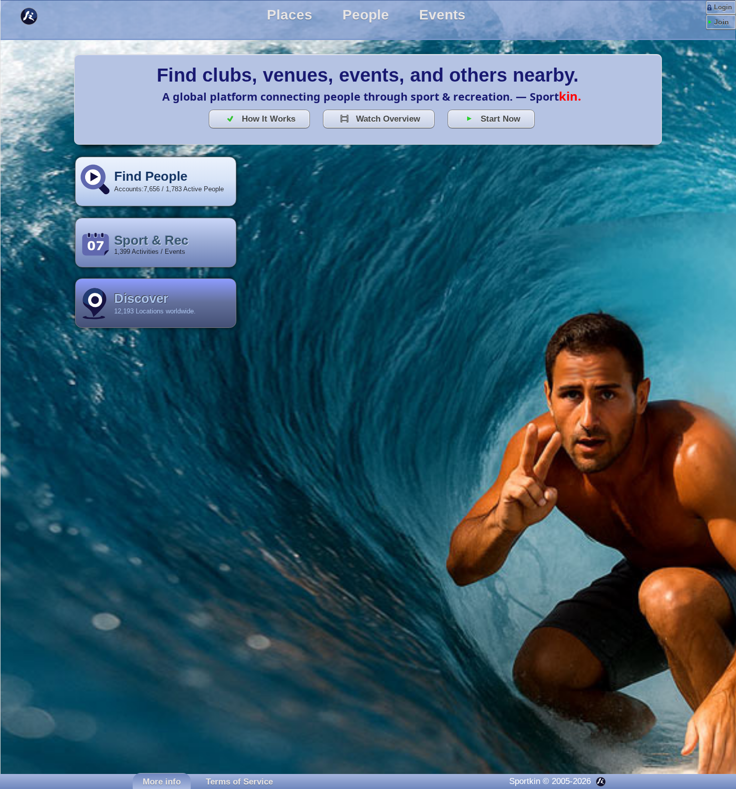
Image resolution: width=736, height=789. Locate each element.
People (365, 15)
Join (721, 22)
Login (723, 7)
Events (442, 15)
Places (289, 15)
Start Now (500, 119)
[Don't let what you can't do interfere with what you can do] (37, 17)
